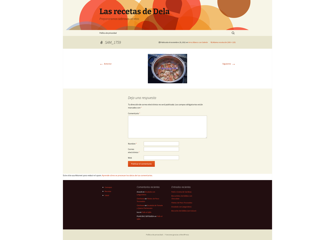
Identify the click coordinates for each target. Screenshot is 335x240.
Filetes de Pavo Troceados (181, 202)
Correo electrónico (134, 151)
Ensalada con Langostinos (181, 207)
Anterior (105, 63)
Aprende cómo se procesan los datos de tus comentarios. (127, 175)
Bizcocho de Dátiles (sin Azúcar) (183, 211)
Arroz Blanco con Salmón (198, 42)
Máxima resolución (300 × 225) (224, 42)
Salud (107, 195)
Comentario (134, 113)
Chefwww (140, 198)
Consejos (108, 187)
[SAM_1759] (167, 68)
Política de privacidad (108, 33)
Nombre (132, 143)
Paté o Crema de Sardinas (181, 192)
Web (130, 157)
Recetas (108, 191)
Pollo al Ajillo (146, 212)
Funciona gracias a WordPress (177, 234)
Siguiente (229, 63)
